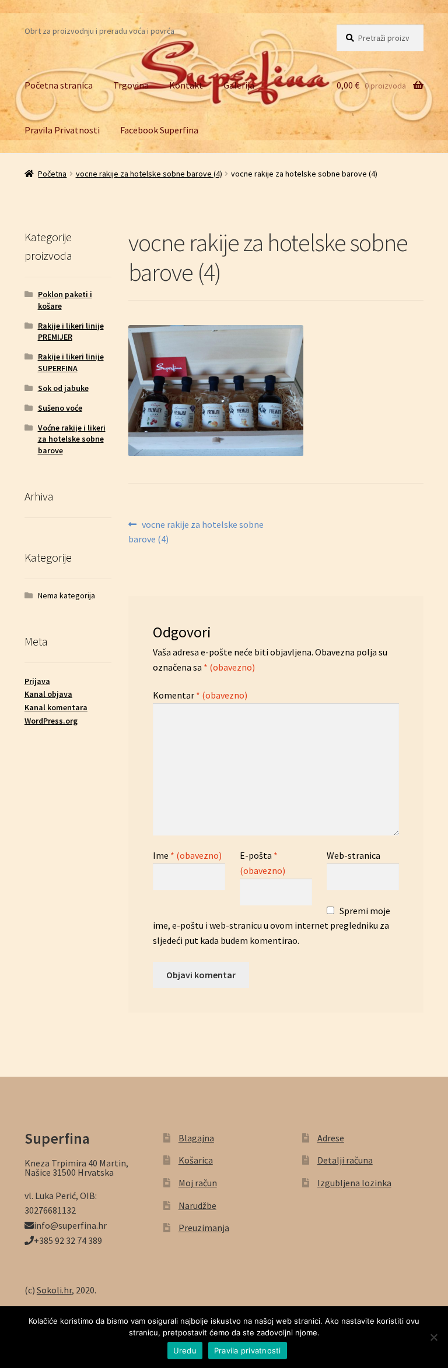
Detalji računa (345, 1160)
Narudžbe (197, 1205)
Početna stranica (58, 85)
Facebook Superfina (159, 130)
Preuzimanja (203, 1227)
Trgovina (131, 85)
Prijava (37, 681)
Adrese (330, 1138)
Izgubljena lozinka (354, 1183)
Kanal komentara (56, 707)
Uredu (185, 1350)
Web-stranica (353, 855)
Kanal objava (48, 694)
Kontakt (186, 85)
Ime (187, 855)
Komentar (200, 695)
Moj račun (197, 1183)
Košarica (195, 1160)
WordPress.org (51, 720)
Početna (52, 173)
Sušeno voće (60, 408)
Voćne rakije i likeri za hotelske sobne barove (72, 439)
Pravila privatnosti (247, 1350)
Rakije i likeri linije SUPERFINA (71, 362)
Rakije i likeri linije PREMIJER (71, 331)
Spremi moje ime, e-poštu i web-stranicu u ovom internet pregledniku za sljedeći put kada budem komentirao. (271, 926)
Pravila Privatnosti (62, 130)
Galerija (238, 85)
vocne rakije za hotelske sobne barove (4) (149, 173)
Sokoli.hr (54, 1290)
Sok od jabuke (63, 388)
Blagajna (196, 1138)
